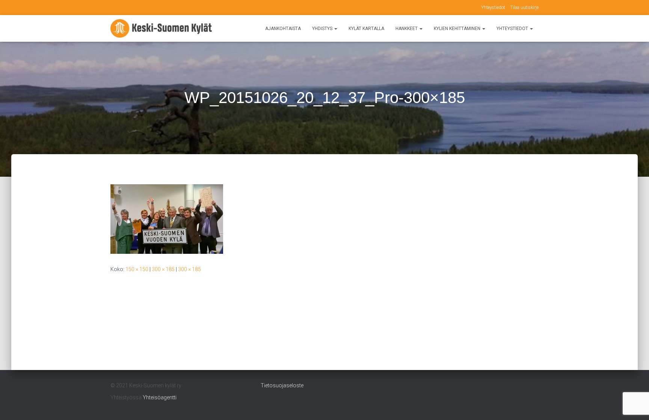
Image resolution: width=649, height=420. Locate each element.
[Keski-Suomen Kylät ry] (161, 28)
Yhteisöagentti (160, 397)
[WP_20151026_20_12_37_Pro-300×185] (166, 218)
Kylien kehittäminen (457, 28)
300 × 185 (163, 269)
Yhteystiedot (493, 7)
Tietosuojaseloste (282, 385)
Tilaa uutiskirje (524, 7)
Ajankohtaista (283, 28)
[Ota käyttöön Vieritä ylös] (634, 405)
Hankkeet (407, 28)
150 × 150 (136, 269)
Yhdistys (323, 28)
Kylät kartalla (366, 28)
